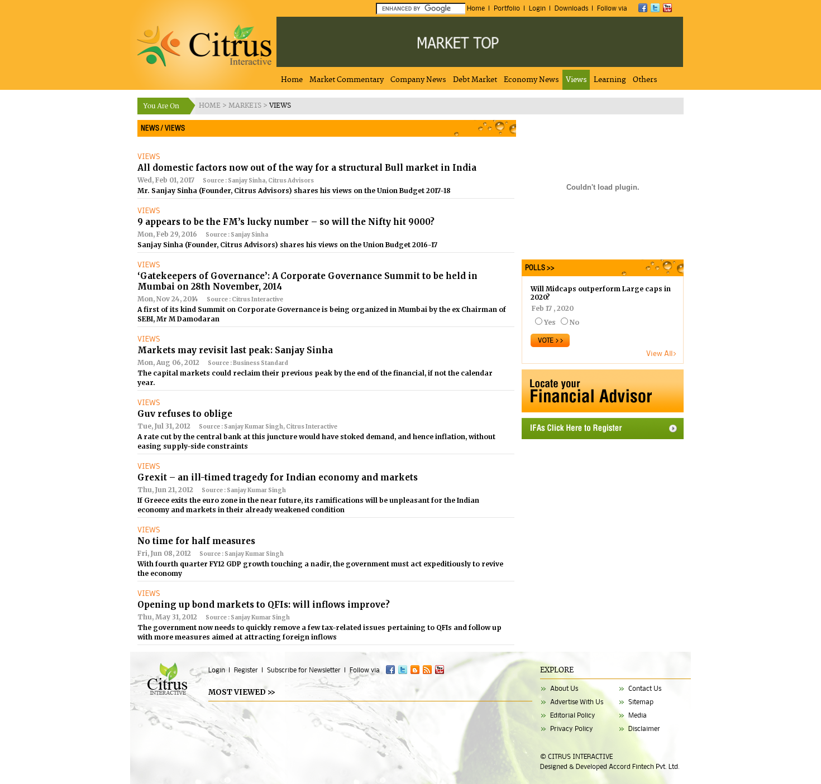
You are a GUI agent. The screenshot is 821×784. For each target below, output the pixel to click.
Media (637, 715)
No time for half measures (196, 541)
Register (246, 670)
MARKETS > (248, 106)
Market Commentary (346, 79)
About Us (564, 688)
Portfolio (507, 8)
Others (645, 79)
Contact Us (644, 688)
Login (537, 8)
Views (576, 79)
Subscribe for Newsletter (304, 670)
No (574, 322)
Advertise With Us (576, 701)
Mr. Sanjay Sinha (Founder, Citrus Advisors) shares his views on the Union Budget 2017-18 (294, 190)
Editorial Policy (572, 715)
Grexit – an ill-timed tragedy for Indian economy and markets (277, 477)
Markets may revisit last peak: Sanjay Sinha (235, 350)
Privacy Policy (571, 728)
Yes (550, 322)
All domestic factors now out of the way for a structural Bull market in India (306, 167)
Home (476, 8)
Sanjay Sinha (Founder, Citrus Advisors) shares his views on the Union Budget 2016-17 (287, 245)
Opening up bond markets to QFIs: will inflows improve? (263, 604)
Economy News (531, 79)
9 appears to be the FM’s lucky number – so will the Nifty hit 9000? (286, 222)
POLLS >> (538, 267)
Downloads (571, 8)
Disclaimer (644, 728)
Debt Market (475, 79)
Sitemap (640, 701)
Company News (418, 79)
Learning (610, 79)
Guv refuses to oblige (184, 413)
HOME (210, 106)
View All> (661, 353)
